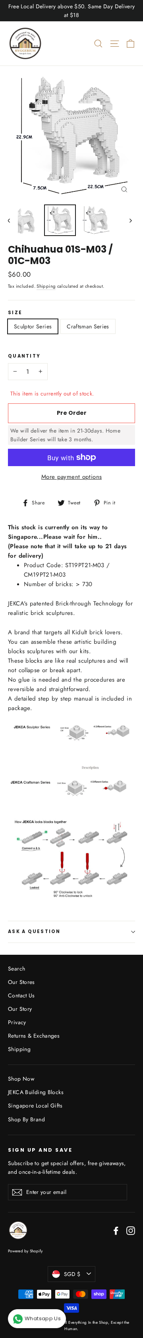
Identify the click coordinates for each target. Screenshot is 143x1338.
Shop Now (21, 1079)
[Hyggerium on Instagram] (130, 1230)
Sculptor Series (33, 326)
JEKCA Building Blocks (36, 1092)
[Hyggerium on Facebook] (116, 1230)
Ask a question (34, 931)
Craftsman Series (88, 326)
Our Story (20, 1009)
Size (15, 313)
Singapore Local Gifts (35, 1105)
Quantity (24, 356)
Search (16, 969)
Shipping (46, 286)
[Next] (130, 220)
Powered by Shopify (25, 1251)
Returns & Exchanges (34, 1036)
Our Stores (21, 982)
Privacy (17, 1022)
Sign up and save (40, 1150)
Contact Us (21, 995)
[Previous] (13, 220)
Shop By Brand (26, 1119)
